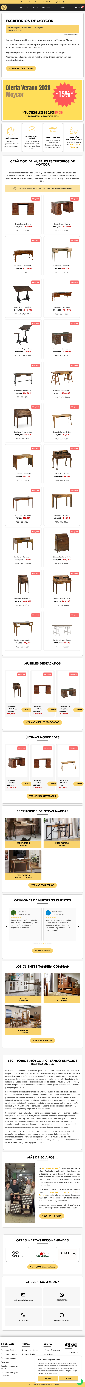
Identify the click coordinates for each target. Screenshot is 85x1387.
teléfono (72, 145)
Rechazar (48, 1378)
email (78, 145)
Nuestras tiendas (28, 1354)
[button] (35, 199)
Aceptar (68, 1378)
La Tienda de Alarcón (51, 1168)
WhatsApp (73, 147)
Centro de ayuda (71, 1352)
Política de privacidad (9, 1354)
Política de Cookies (50, 1373)
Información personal (52, 1350)
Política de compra (8, 1358)
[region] (58, 1369)
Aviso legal (5, 1362)
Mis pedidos (48, 1354)
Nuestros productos (30, 1350)
